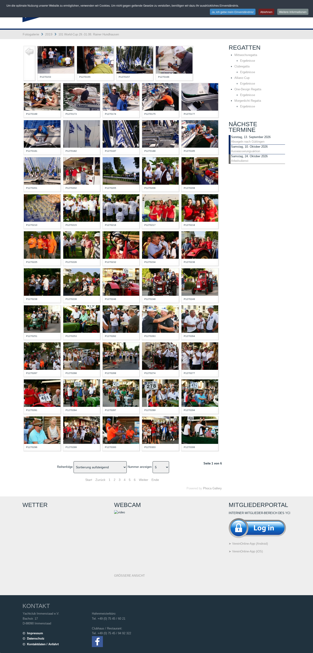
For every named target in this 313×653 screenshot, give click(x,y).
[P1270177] (199, 96)
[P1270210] (42, 207)
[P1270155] (95, 59)
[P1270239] (81, 281)
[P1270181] (42, 133)
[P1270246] (121, 281)
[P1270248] (160, 281)
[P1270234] (160, 244)
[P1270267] (42, 355)
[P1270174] (121, 96)
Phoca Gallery (212, 488)
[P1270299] (81, 430)
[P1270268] (81, 355)
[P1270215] (81, 207)
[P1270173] (81, 96)
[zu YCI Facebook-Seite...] (97, 641)
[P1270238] (42, 281)
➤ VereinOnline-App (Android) (248, 543)
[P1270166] (174, 59)
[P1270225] (42, 244)
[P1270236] (199, 244)
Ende (155, 480)
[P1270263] (160, 318)
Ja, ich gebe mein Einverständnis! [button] (233, 12)
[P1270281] (42, 392)
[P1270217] (160, 207)
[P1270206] (160, 170)
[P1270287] (121, 392)
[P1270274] (160, 355)
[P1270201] (42, 170)
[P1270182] (81, 133)
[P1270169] (42, 96)
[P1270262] (121, 318)
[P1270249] (199, 281)
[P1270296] (42, 430)
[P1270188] (160, 133)
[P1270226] (81, 244)
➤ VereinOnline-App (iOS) (246, 551)
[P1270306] (199, 430)
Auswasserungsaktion (245, 151)
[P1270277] (199, 355)
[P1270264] (199, 318)
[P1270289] (160, 392)
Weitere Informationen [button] (293, 12)
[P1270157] (134, 59)
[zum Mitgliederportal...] (257, 527)
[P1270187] (121, 133)
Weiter (143, 480)
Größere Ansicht (129, 575)
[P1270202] (81, 170)
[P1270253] (81, 318)
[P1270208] (199, 170)
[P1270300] (121, 430)
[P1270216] (121, 207)
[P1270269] (121, 355)
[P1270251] (42, 318)
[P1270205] (121, 170)
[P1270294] (199, 392)
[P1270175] (160, 96)
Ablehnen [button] (266, 12)
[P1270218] (199, 207)
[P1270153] (56, 59)
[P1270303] (160, 430)
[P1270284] (81, 392)
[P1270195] (199, 133)
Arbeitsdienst (239, 161)
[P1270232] (121, 244)
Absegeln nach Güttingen (247, 141)
